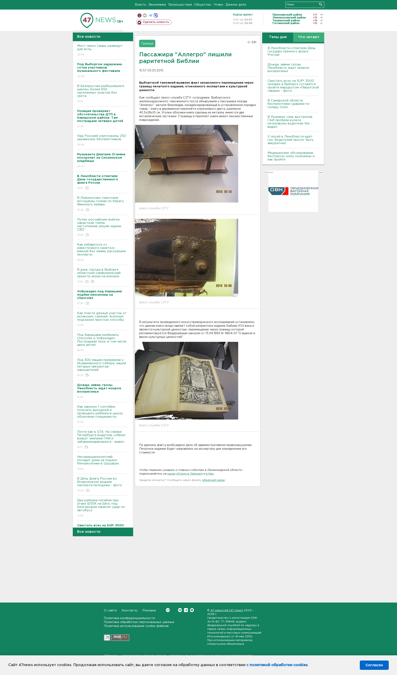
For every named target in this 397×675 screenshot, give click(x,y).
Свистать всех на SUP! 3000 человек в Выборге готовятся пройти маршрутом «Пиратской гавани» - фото (293, 86)
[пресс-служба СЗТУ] (186, 164)
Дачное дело (236, 4)
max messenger (156, 15)
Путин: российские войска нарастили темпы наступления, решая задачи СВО (99, 227)
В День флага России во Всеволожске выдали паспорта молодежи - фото (99, 484)
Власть (140, 4)
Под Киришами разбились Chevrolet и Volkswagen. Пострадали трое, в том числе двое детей (101, 342)
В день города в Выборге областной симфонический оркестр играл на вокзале (99, 275)
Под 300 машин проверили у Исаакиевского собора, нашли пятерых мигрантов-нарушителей (101, 367)
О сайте (110, 610)
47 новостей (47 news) (226, 610)
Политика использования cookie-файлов (136, 626)
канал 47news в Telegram (185, 474)
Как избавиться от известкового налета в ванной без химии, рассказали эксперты (101, 252)
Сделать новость (156, 22)
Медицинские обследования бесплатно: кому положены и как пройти (291, 156)
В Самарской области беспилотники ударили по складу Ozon (289, 103)
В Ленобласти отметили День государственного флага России (292, 51)
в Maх (210, 474)
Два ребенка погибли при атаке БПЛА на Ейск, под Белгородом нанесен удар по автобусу (101, 508)
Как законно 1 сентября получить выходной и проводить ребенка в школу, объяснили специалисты (100, 414)
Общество (202, 4)
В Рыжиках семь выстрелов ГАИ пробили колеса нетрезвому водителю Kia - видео (290, 122)
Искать (320, 4)
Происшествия (180, 4)
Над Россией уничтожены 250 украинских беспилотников (101, 140)
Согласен (374, 665)
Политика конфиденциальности (129, 618)
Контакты (130, 610)
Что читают (308, 37)
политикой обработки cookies (279, 665)
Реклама (149, 610)
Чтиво (218, 4)
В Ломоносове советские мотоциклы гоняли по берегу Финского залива (100, 203)
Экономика (157, 4)
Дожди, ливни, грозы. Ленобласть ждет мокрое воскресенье (288, 67)
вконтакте (145, 15)
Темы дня (278, 37)
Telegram (186, 610)
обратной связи (213, 480)
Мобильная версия (139, 15)
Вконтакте (180, 610)
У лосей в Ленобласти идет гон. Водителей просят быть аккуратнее (290, 140)
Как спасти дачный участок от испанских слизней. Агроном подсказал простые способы (102, 319)
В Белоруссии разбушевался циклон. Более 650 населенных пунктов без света (100, 93)
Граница (147, 43)
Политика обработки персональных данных (139, 622)
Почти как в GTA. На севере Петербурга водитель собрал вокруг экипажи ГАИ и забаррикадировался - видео (101, 439)
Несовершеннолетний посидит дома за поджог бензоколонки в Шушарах (98, 463)
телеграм (150, 15)
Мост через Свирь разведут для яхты (100, 50)
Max (192, 610)
